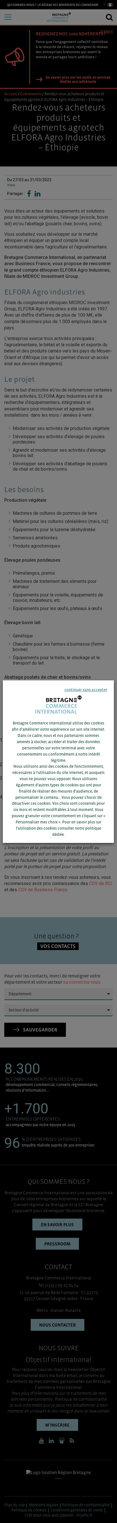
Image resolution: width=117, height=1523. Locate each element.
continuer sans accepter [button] (86, 689)
